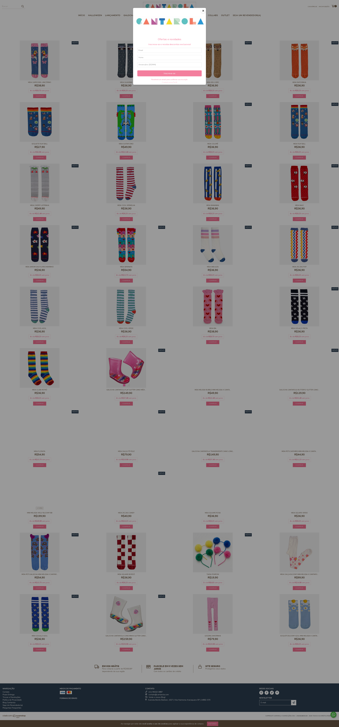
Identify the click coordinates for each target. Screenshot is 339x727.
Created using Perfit (169, 82)
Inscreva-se (169, 73)
